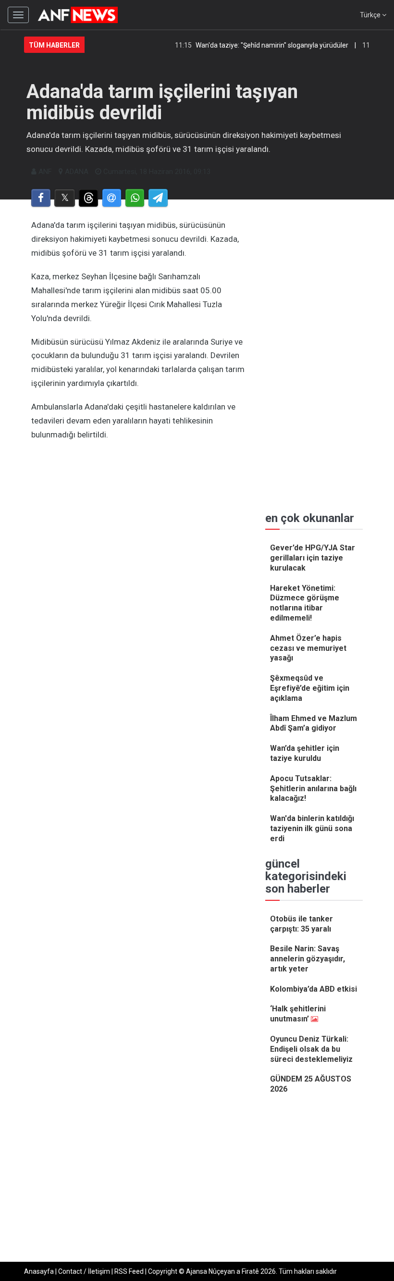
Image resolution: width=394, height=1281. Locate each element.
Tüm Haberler (54, 45)
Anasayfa (39, 1271)
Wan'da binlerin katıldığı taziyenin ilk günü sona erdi (312, 828)
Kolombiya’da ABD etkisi (313, 989)
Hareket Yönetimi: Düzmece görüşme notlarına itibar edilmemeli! (304, 603)
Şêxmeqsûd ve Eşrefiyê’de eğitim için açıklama (309, 688)
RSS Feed (129, 1271)
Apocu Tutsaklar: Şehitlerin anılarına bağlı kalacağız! (313, 788)
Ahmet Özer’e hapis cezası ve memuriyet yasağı (308, 648)
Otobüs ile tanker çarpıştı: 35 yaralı (301, 923)
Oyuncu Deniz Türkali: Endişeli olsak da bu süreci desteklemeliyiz (311, 1049)
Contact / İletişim (84, 1271)
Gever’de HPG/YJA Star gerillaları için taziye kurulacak (312, 557)
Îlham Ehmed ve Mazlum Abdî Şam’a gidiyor (313, 723)
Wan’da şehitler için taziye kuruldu (304, 753)
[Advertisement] (138, 542)
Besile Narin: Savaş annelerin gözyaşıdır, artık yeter (307, 958)
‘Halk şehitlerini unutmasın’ (298, 1013)
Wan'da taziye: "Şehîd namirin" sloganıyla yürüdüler (261, 45)
